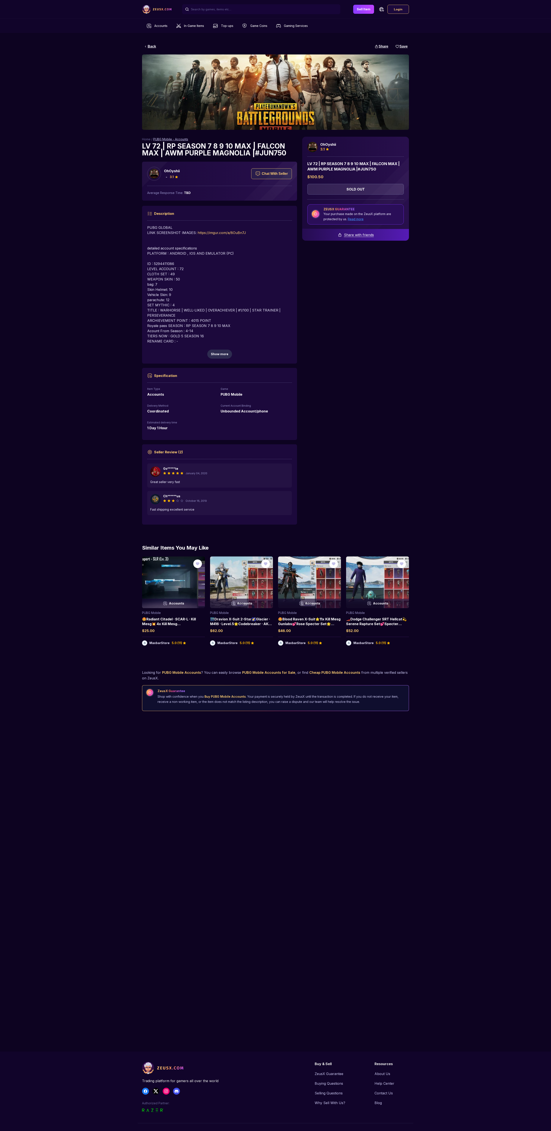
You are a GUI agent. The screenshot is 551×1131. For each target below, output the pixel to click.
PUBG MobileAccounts (181, 672)
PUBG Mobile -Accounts (170, 139)
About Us (382, 1074)
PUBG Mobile (151, 613)
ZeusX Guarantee (329, 1074)
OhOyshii (172, 171)
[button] (381, 9)
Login (398, 9)
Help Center (384, 1083)
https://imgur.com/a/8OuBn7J (222, 233)
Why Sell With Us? (330, 1103)
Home (146, 139)
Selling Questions (329, 1093)
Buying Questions (329, 1083)
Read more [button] (356, 219)
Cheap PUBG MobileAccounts (334, 672)
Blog (378, 1103)
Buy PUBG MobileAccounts (225, 696)
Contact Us (384, 1093)
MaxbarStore (159, 643)
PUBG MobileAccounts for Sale (268, 672)
